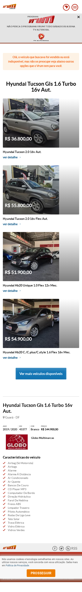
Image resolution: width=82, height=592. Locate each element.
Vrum (9, 6)
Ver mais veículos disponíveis (41, 374)
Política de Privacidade (17, 565)
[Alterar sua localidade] (66, 7)
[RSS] (71, 550)
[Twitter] (61, 550)
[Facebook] (54, 550)
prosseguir (41, 573)
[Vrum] (10, 546)
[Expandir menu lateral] (75, 7)
